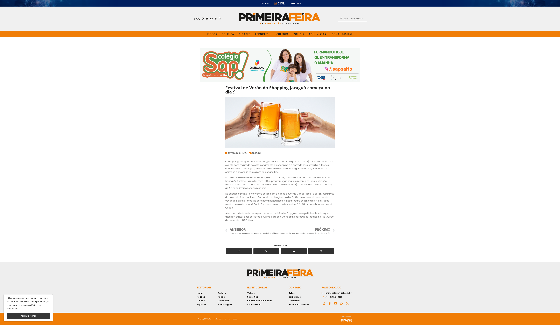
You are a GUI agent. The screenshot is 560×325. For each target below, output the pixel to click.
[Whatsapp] (216, 18)
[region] (28, 307)
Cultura (282, 34)
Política (228, 34)
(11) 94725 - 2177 (334, 297)
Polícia (298, 34)
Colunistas (317, 34)
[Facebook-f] (329, 303)
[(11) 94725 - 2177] (323, 297)
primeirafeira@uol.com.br (338, 293)
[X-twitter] (220, 18)
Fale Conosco (331, 287)
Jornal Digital (342, 34)
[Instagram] (203, 18)
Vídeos (212, 34)
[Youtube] (211, 18)
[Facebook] (207, 18)
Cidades (245, 34)
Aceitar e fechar (28, 316)
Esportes (262, 34)
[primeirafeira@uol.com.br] (323, 293)
